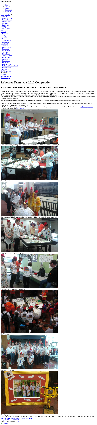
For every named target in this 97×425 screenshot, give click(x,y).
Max (2, 30)
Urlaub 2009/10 (5, 28)
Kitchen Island (6, 69)
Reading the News (6, 76)
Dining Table (6, 57)
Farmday (3, 27)
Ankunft (3, 32)
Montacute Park (7, 18)
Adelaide (7, 6)
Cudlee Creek (6, 21)
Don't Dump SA (6, 71)
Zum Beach (5, 25)
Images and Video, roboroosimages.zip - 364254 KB (16, 418)
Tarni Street (4, 44)
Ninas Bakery (6, 54)
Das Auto (5, 33)
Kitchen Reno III (7, 67)
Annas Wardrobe (7, 55)
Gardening (5, 49)
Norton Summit (7, 20)
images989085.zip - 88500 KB (10, 420)
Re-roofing (5, 62)
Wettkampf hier (20, 108)
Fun (2, 38)
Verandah (5, 45)
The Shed (5, 52)
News (6, 5)
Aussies (4, 37)
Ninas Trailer (6, 61)
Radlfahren (4, 16)
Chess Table (6, 59)
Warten (4, 35)
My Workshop (6, 50)
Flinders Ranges (5, 78)
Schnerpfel (8, 11)
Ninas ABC (8, 10)
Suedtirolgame (6, 40)
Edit (18, 421)
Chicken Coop (6, 47)
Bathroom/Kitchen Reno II (10, 66)
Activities (7, 8)
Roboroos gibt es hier (87, 107)
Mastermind (5, 42)
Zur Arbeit (5, 23)
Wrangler (3, 74)
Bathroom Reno (7, 64)
